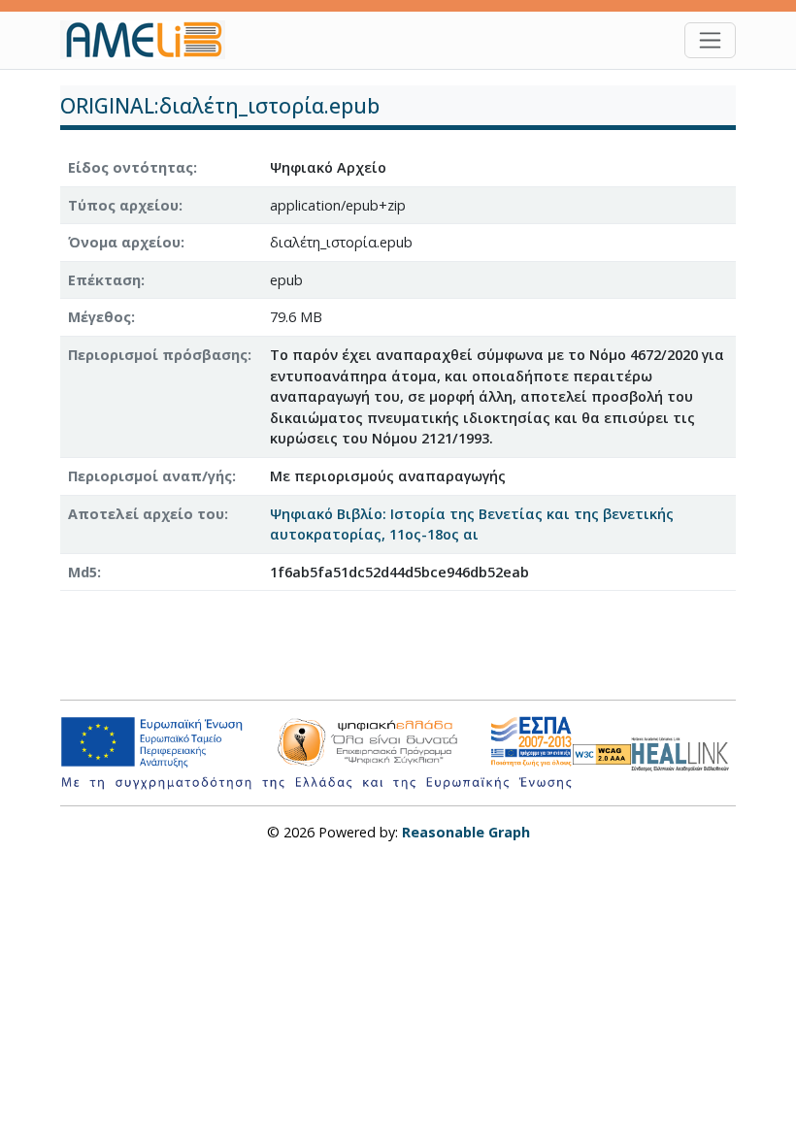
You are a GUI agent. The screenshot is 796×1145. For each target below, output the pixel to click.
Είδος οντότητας (130, 167)
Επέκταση (104, 280)
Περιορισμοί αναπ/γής (150, 476)
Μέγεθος (99, 317)
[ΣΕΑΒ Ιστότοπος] (683, 751)
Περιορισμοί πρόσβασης (158, 354)
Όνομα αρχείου (124, 242)
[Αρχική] (150, 39)
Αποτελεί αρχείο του (146, 514)
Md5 (82, 572)
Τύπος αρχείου (123, 205)
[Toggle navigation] (710, 40)
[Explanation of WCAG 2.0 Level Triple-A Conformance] (602, 753)
